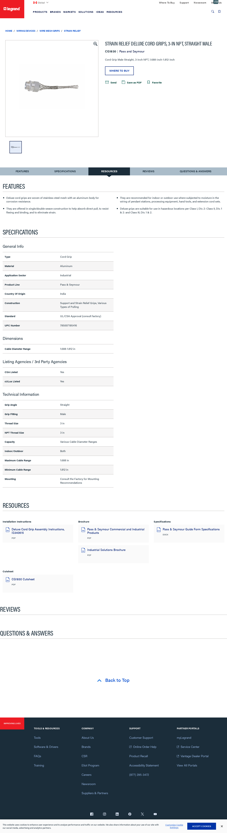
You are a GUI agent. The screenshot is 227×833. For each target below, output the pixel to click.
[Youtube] (155, 814)
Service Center (190, 747)
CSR (84, 756)
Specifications (65, 171)
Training (39, 765)
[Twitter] (142, 814)
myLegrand (184, 737)
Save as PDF (134, 82)
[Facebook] (92, 814)
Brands (86, 747)
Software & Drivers (46, 747)
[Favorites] (219, 11)
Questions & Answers (195, 171)
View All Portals (187, 765)
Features (22, 172)
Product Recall (138, 756)
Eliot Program (90, 765)
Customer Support (141, 737)
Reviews (148, 171)
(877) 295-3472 (139, 774)
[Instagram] (105, 814)
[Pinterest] (130, 814)
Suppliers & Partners (95, 793)
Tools (37, 737)
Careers (86, 774)
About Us (88, 737)
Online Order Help (144, 747)
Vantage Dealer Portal (195, 756)
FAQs (37, 756)
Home (8, 30)
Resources (109, 171)
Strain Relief (72, 30)
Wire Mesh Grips (50, 30)
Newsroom (89, 784)
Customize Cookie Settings (174, 826)
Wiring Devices (25, 30)
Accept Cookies (201, 826)
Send (113, 82)
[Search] (212, 11)
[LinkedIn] (117, 814)
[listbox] (51, 88)
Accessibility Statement (144, 765)
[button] (95, 43)
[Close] (222, 826)
